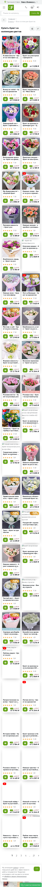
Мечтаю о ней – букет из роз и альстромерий (11, 328)
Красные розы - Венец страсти (31, 586)
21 (14, 264)
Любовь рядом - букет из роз (11, 654)
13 (14, 637)
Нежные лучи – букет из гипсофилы (11, 294)
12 (34, 705)
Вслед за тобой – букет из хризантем (11, 90)
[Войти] (38, 7)
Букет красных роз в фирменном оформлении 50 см (30, 553)
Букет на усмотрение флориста (31, 56)
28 (34, 61)
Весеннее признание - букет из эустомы (31, 362)
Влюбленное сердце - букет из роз (11, 260)
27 (14, 332)
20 (14, 61)
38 (34, 129)
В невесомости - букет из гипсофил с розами (11, 57)
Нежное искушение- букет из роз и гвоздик (31, 464)
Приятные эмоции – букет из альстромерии (31, 159)
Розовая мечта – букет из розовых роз (11, 395)
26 (14, 569)
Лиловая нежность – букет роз (10, 226)
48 (14, 298)
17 (14, 162)
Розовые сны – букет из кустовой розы (31, 395)
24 (34, 739)
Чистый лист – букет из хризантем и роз (11, 599)
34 (34, 502)
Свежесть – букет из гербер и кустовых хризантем (11, 430)
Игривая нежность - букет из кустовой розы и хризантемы (11, 362)
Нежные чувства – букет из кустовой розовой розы (31, 769)
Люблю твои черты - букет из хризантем (31, 837)
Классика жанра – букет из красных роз (31, 247)
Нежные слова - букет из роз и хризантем (31, 193)
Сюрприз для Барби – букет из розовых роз (11, 633)
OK (37, 869)
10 (14, 366)
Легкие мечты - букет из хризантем (30, 701)
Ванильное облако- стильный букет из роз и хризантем (31, 498)
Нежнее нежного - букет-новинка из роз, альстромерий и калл (11, 566)
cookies (15, 867)
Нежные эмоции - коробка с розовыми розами (31, 226)
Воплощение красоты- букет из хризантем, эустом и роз (11, 159)
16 (34, 162)
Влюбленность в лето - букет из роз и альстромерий (31, 328)
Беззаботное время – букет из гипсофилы (31, 633)
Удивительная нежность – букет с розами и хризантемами (11, 498)
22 (34, 426)
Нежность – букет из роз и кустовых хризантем (11, 837)
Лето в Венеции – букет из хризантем (31, 294)
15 (34, 95)
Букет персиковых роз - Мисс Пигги (31, 90)
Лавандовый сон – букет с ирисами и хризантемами (11, 125)
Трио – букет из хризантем (11, 531)
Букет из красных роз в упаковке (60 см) (30, 667)
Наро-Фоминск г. (28, 2)
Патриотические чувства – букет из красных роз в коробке (11, 701)
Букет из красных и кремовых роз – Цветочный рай (31, 125)
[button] (31, 885)
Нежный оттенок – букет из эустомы (31, 802)
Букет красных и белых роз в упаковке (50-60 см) (30, 735)
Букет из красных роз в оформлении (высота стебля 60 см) (30, 422)
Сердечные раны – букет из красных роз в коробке (11, 454)
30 (34, 298)
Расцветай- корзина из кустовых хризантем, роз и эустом (31, 524)
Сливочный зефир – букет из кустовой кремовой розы (11, 803)
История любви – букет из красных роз (11, 735)
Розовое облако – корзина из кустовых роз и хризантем (11, 769)
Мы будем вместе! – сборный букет (11, 192)
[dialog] (26, 7)
